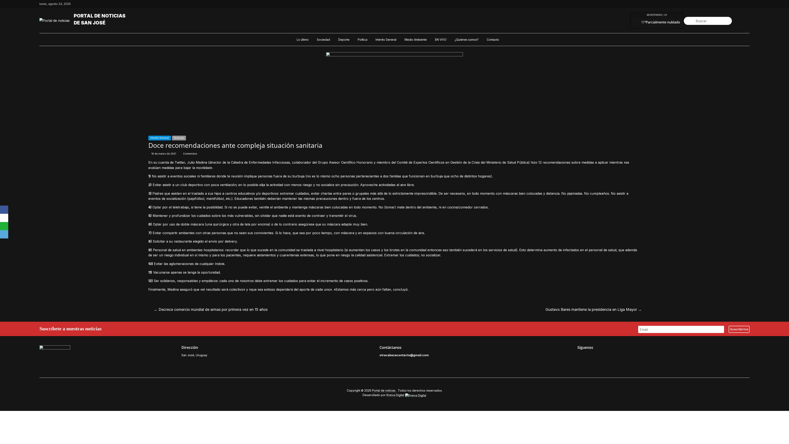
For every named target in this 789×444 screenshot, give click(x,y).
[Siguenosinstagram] (738, 4)
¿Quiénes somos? (467, 39)
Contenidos (190, 153)
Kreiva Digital (395, 395)
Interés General (386, 39)
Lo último (303, 39)
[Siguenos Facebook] (579, 356)
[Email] (4, 234)
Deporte (344, 39)
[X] (4, 218)
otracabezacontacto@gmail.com (404, 355)
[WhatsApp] (4, 226)
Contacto (493, 39)
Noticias (179, 137)
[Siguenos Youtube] (608, 356)
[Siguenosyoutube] (747, 4)
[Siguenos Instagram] (598, 356)
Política (362, 39)
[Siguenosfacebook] (719, 4)
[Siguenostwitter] (729, 4)
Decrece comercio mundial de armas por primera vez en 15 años (211, 309)
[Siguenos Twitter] (589, 356)
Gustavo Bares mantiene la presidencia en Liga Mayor (594, 309)
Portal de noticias (100, 16)
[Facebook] (4, 210)
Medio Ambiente (416, 39)
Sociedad (323, 39)
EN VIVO (440, 39)
